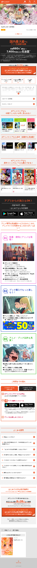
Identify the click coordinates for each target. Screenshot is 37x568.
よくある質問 (30, 80)
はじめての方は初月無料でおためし (18, 70)
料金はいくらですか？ (9, 437)
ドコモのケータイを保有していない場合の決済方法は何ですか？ (17, 466)
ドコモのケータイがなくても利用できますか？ (15, 460)
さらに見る (18, 92)
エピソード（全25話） (7, 98)
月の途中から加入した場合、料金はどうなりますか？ (17, 454)
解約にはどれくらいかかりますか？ (13, 472)
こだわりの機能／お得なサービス (18, 80)
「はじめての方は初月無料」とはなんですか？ (15, 449)
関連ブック (19, 34)
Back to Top (18, 562)
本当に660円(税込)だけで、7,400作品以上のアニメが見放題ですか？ (16, 443)
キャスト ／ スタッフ (7, 104)
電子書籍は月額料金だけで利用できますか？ (15, 478)
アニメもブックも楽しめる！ (6, 80)
